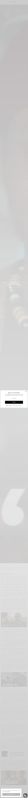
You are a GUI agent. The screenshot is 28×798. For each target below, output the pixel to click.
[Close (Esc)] (26, 392)
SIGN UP (13, 402)
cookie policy (7, 791)
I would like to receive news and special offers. (14, 405)
